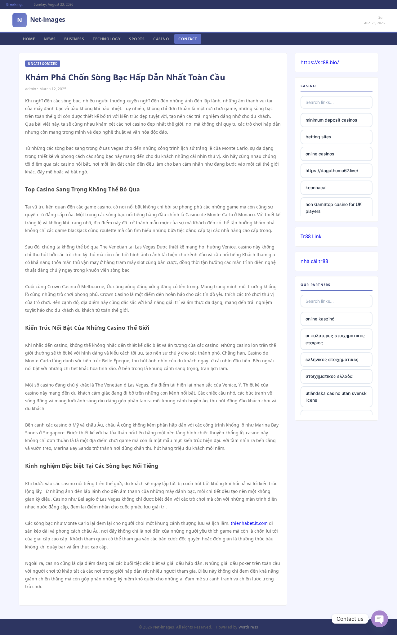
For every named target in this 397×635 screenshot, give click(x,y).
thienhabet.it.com (249, 523)
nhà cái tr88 (314, 261)
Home (29, 39)
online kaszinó (320, 318)
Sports (137, 39)
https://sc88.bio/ (320, 62)
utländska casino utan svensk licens (336, 397)
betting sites (318, 136)
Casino (161, 39)
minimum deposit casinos (331, 120)
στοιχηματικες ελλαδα (329, 376)
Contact (187, 39)
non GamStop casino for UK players (334, 208)
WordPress (248, 627)
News (50, 39)
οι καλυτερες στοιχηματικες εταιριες (335, 339)
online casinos (320, 153)
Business (74, 39)
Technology (106, 39)
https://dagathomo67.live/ (332, 170)
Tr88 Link (311, 236)
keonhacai (316, 187)
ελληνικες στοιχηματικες (332, 359)
